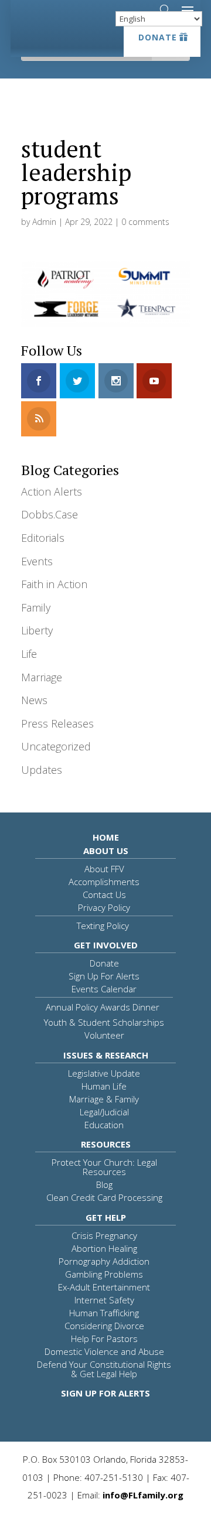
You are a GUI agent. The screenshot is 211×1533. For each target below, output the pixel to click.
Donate (157, 37)
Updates (41, 770)
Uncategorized (56, 746)
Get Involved (106, 945)
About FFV (104, 869)
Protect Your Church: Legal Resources (104, 1166)
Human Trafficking (104, 1313)
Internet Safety (104, 1300)
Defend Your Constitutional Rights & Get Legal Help (104, 1369)
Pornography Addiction (104, 1261)
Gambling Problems (104, 1274)
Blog (104, 1184)
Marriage (41, 677)
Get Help (106, 1217)
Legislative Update (104, 1073)
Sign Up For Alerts (104, 976)
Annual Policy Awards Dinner (102, 1007)
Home (106, 837)
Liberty (37, 630)
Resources (106, 1144)
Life (29, 654)
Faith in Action (54, 584)
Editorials (42, 538)
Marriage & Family (104, 1099)
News (34, 700)
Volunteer (104, 1035)
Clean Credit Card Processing (104, 1197)
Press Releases (57, 723)
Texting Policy (103, 925)
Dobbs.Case (49, 514)
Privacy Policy (104, 907)
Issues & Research (105, 1055)
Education (104, 1125)
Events (37, 561)
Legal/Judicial (104, 1112)
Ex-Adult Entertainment (104, 1287)
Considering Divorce (104, 1325)
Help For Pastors (104, 1338)
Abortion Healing (104, 1248)
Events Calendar (104, 989)
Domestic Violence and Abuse (104, 1351)
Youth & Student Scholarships (104, 1022)
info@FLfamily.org (143, 1495)
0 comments (145, 221)
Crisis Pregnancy (104, 1235)
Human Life (104, 1086)
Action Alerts (51, 491)
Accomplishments (104, 881)
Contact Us (104, 894)
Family (35, 607)
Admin (44, 221)
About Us (105, 850)
